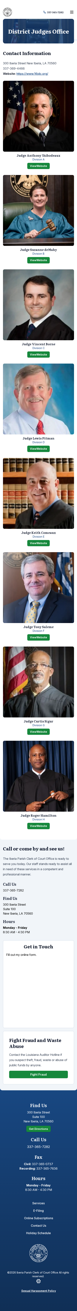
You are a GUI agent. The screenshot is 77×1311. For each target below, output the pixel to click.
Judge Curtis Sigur (38, 721)
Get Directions (38, 1128)
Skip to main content (18, 3)
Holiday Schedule (38, 1233)
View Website (39, 166)
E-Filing (38, 1211)
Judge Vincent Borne (38, 344)
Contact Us (38, 1225)
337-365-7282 (55, 12)
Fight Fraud (38, 1074)
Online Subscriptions (38, 1218)
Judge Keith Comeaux (38, 532)
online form (28, 955)
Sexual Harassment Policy (38, 1290)
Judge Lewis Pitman (38, 438)
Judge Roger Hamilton (38, 815)
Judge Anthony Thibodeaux (38, 155)
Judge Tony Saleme (38, 627)
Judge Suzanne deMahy (38, 249)
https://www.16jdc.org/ (32, 74)
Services (38, 1203)
